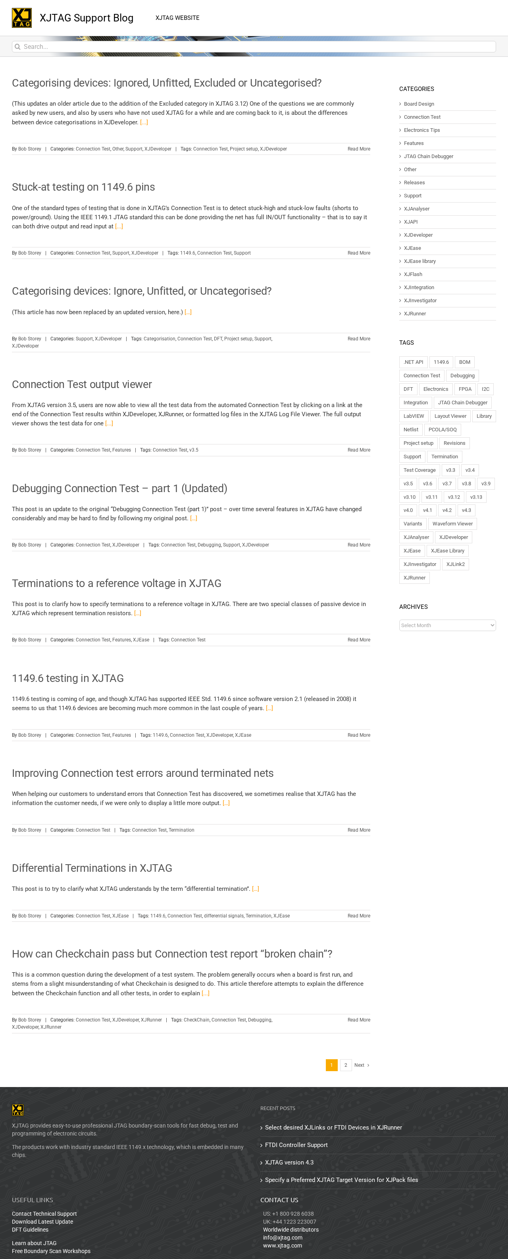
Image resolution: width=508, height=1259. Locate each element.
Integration (416, 403)
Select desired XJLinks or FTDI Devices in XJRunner (333, 1127)
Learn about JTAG (34, 1243)
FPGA (465, 389)
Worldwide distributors (291, 1229)
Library (484, 416)
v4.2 (447, 510)
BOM (464, 362)
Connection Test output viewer (82, 384)
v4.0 (408, 510)
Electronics (435, 389)
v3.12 (454, 497)
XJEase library (420, 261)
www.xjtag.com (282, 1245)
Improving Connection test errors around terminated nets (143, 773)
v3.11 (432, 497)
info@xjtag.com (282, 1237)
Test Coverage (420, 470)
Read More (359, 149)
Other (117, 149)
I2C (485, 389)
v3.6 (427, 484)
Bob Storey (29, 149)
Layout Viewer (450, 416)
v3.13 (476, 497)
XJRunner (151, 1020)
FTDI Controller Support (296, 1145)
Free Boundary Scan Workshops (51, 1251)
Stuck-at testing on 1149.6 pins (83, 187)
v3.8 (466, 484)
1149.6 (187, 253)
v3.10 (410, 497)
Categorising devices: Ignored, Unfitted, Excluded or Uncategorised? (167, 83)
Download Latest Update (42, 1221)
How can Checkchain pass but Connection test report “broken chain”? (172, 954)
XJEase (141, 640)
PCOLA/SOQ (443, 430)
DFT (218, 339)
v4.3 (466, 510)
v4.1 (427, 510)
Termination (181, 830)
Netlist (411, 430)
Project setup (244, 149)
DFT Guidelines (30, 1229)
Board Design (419, 104)
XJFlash (413, 274)
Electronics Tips (422, 130)
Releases (414, 182)
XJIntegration (419, 287)
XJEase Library (447, 551)
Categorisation (159, 339)
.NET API (413, 362)
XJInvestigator (420, 300)
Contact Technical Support (44, 1214)
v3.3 (450, 470)
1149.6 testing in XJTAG (68, 678)
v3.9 (486, 484)
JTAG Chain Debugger (428, 156)
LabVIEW (414, 416)
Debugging (209, 545)
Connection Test (93, 149)
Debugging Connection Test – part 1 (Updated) (119, 488)
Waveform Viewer (453, 524)
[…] (188, 312)
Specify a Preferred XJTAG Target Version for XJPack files (341, 1180)
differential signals (224, 916)
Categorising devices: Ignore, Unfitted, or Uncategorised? (142, 291)
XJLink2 (455, 564)
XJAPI (411, 222)
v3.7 (447, 484)
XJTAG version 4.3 (289, 1162)
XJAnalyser (416, 209)
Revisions (455, 443)
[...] (144, 122)
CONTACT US (279, 1199)
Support (133, 149)
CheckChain (197, 1020)
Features (121, 450)
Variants (413, 524)
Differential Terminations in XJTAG (92, 868)
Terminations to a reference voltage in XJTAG (116, 583)
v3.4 (470, 470)
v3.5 (193, 450)
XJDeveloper (157, 149)
